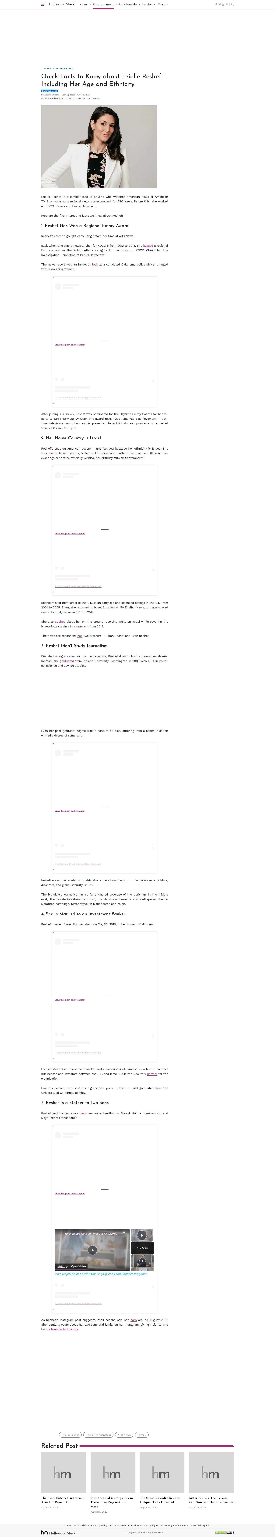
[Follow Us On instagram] (223, 4)
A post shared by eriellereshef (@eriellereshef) (78, 397)
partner (152, 1074)
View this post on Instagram (70, 344)
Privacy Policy (99, 1525)
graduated (67, 661)
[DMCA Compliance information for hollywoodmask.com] (224, 1532)
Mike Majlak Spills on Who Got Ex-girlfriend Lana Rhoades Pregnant (92, 1234)
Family (142, 1434)
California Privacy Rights (145, 1525)
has (79, 636)
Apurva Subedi (51, 95)
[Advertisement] (137, 41)
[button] (231, 4)
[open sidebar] (43, 4)
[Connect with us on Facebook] (216, 4)
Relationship (128, 4)
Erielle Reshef (70, 1434)
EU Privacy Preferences (173, 1525)
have (82, 1113)
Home (47, 68)
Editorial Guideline (120, 1525)
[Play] (142, 1261)
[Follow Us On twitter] (219, 4)
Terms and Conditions (77, 1525)
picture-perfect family (62, 1329)
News (83, 4)
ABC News (124, 1434)
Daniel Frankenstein (98, 1434)
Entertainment (103, 4)
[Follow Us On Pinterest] (226, 4)
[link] (60, 1234)
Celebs (147, 4)
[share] (124, 1232)
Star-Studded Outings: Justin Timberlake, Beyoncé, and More (112, 1502)
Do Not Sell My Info (199, 1525)
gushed (60, 621)
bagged (148, 245)
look (95, 264)
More (161, 4)
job (112, 607)
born (51, 453)
